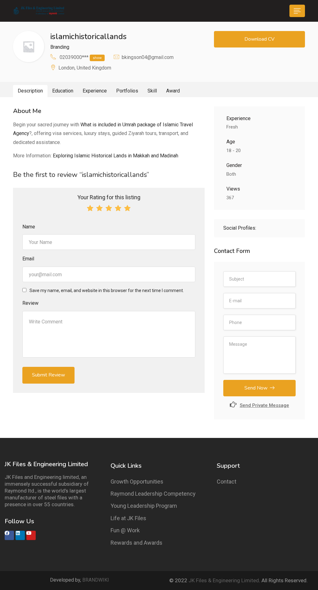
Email (28, 259)
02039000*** (81, 57)
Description (30, 91)
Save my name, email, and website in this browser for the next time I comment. (107, 290)
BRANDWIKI (95, 580)
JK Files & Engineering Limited (224, 580)
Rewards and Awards (136, 542)
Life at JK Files (128, 518)
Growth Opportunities (137, 481)
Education (62, 91)
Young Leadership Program (144, 505)
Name (28, 227)
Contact (226, 481)
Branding (59, 47)
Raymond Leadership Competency (153, 493)
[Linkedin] (20, 535)
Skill (152, 91)
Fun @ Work (125, 530)
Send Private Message (264, 405)
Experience (95, 91)
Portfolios (127, 91)
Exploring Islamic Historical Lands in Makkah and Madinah (115, 156)
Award (173, 91)
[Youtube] (31, 535)
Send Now (255, 388)
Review (30, 303)
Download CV (259, 39)
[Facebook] (9, 535)
